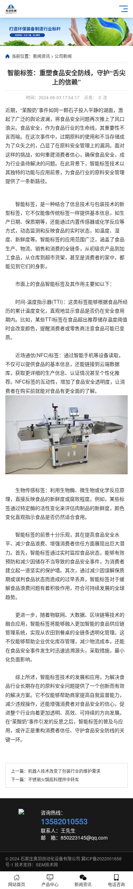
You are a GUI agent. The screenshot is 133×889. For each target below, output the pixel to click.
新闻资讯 (41, 56)
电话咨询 (116, 884)
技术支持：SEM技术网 (36, 864)
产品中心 (50, 884)
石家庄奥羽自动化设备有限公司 (50, 858)
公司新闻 (63, 56)
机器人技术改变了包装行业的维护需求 (64, 771)
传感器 (87, 221)
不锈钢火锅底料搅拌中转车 (53, 779)
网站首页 (16, 884)
